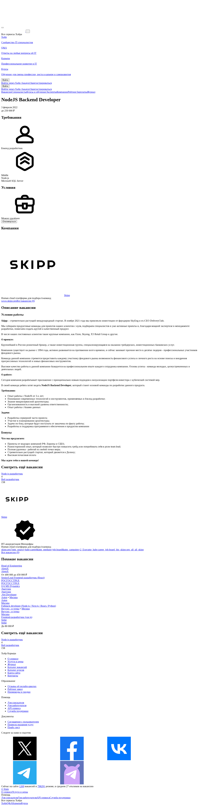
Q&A (9, 803)
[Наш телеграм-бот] (71, 783)
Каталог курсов (16, 670)
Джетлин (6, 589)
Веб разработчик (10, 479)
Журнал (91, 92)
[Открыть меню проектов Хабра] (2, 27)
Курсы (24, 803)
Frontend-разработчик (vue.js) (16, 617)
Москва (13, 597)
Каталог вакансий (17, 667)
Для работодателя (17, 705)
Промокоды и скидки (19, 692)
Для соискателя (16, 702)
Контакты (13, 675)
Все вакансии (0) (26, 301)
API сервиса (14, 708)
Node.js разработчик (12, 473)
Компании (62, 92)
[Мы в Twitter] (24, 759)
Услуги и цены (15, 661)
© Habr (5, 789)
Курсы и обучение (36, 92)
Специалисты (19, 92)
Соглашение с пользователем (23, 721)
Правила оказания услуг (21, 724)
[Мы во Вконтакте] (119, 759)
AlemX (5, 568)
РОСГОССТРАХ (10, 580)
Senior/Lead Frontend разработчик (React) (23, 577)
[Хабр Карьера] (13, 31)
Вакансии (6, 92)
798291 (41, 786)
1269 (21, 786)
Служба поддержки (18, 711)
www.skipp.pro (9, 301)
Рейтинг (72, 92)
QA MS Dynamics (10, 586)
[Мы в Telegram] (24, 783)
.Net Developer (8, 594)
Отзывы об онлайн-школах (22, 686)
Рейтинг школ (15, 689)
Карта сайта (14, 672)
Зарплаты (82, 92)
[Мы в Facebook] (71, 759)
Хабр (4, 803)
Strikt (4, 620)
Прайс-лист (14, 727)
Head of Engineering (11, 565)
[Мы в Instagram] (166, 759)
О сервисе (13, 658)
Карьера (16, 803)
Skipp (67, 295)
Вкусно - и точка (10, 608)
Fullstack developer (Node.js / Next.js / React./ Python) (28, 606)
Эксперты (51, 92)
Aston (4, 597)
